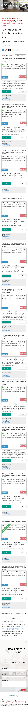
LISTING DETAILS (6, 91)
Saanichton (5, 24)
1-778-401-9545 (5, 98)
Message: (5, 680)
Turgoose (20, 24)
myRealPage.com (14, 696)
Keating (18, 20)
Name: (4, 668)
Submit (24, 690)
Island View (10, 20)
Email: (4, 674)
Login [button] (16, 50)
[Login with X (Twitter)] (9, 50)
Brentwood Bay (6, 18)
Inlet (3, 20)
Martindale (5, 22)
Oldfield (13, 22)
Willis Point (5, 25)
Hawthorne (16, 18)
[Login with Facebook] (3, 50)
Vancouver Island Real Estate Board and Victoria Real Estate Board (13, 628)
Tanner (13, 24)
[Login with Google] (6, 50)
